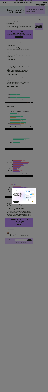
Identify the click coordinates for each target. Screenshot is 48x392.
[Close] (35, 189)
